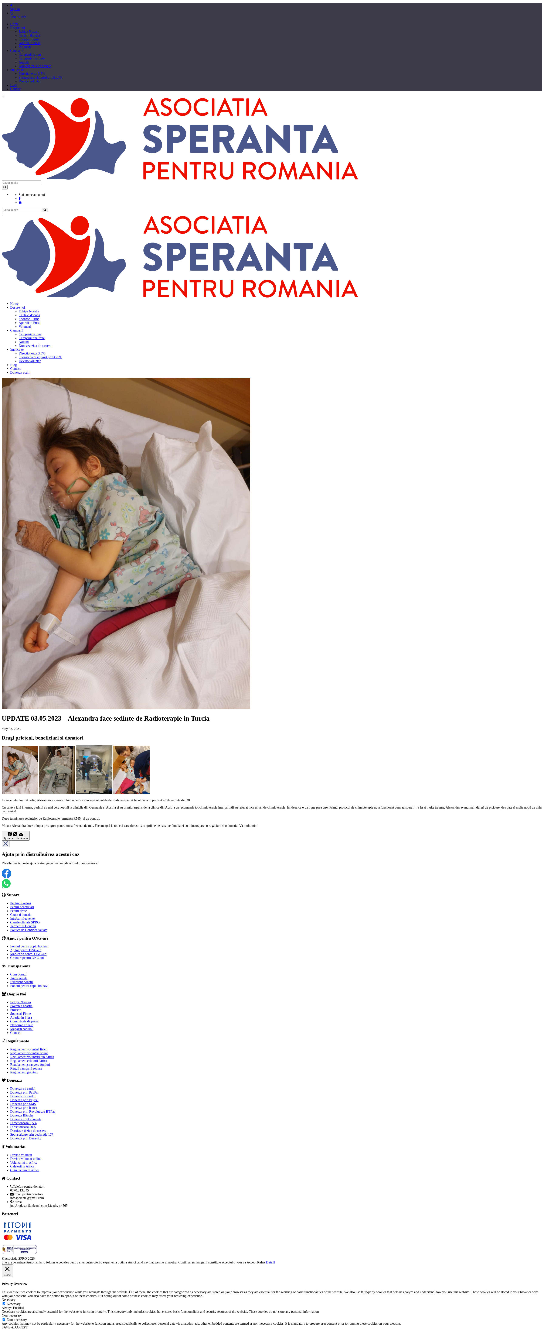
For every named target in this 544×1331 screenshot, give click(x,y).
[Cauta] (45, 210)
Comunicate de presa (24, 1021)
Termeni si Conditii (23, 926)
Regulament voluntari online (29, 1053)
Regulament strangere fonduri (30, 1064)
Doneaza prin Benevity (25, 1138)
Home (14, 24)
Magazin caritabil (21, 1029)
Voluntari (25, 47)
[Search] (5, 187)
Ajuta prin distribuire (15, 838)
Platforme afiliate (21, 1025)
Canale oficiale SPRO (25, 922)
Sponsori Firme (29, 39)
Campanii (16, 50)
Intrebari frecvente (22, 918)
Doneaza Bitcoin (21, 1115)
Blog (13, 85)
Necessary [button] (9, 1299)
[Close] (6, 844)
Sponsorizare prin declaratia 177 (31, 1134)
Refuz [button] (261, 1262)
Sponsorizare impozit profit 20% (40, 77)
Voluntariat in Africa (23, 1162)
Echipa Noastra (29, 31)
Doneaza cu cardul (22, 1088)
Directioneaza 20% (23, 1127)
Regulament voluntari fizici (28, 1049)
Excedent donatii (21, 982)
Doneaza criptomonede (25, 1119)
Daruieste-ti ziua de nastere (28, 1130)
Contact (15, 89)
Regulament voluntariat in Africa (32, 1057)
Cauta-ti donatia (29, 35)
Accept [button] (251, 1262)
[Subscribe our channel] (20, 202)
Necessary (14, 1304)
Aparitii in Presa (29, 43)
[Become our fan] (20, 198)
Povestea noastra (21, 1006)
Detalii (270, 1262)
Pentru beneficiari (22, 907)
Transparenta (18, 978)
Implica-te (17, 70)
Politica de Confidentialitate (28, 930)
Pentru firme (18, 911)
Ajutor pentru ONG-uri (25, 950)
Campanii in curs (30, 54)
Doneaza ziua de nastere (35, 66)
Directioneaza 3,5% (32, 73)
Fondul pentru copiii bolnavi (29, 946)
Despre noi (17, 28)
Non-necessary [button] (12, 1315)
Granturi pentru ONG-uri (27, 958)
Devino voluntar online (25, 1158)
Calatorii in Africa (22, 1166)
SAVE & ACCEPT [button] (15, 1327)
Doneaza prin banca (23, 1107)
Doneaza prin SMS (23, 1104)
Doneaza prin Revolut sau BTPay (32, 1111)
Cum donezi (18, 974)
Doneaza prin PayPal (24, 1092)
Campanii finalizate (32, 58)
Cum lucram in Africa (24, 1170)
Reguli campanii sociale (26, 1068)
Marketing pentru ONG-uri (28, 954)
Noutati (24, 62)
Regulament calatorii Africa (28, 1061)
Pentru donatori (20, 903)
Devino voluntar (30, 81)
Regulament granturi (24, 1072)
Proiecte (15, 1010)
